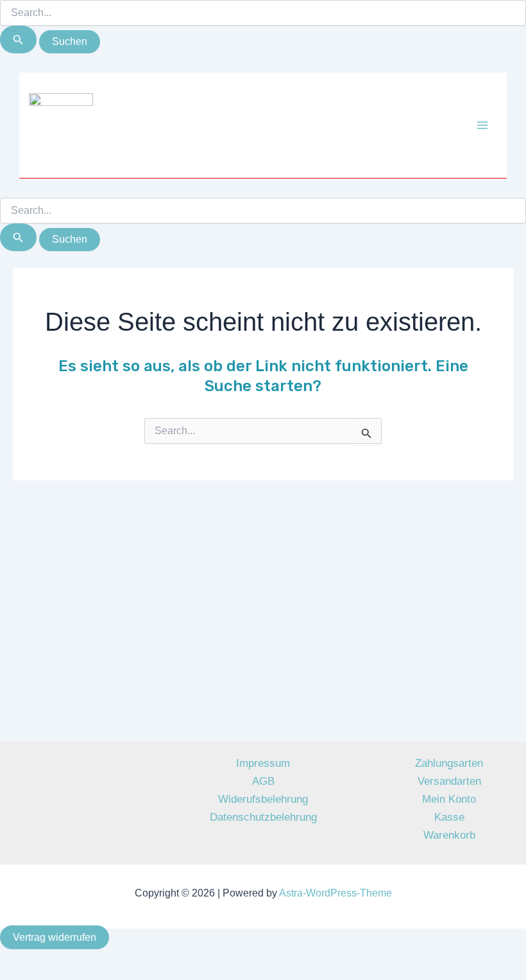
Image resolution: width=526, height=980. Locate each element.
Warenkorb (449, 835)
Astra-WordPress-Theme (335, 893)
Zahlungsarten (449, 763)
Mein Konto (449, 799)
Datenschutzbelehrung (263, 817)
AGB (263, 781)
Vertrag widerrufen (54, 937)
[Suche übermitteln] (18, 39)
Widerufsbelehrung (263, 799)
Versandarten (449, 781)
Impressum (263, 763)
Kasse (449, 817)
